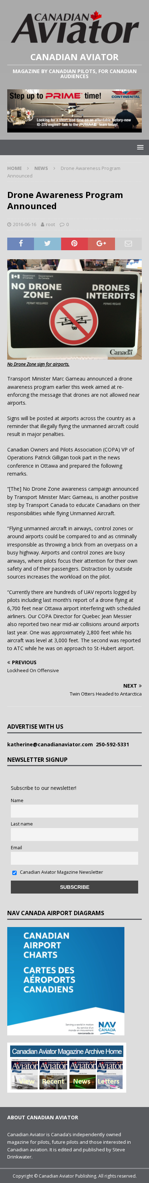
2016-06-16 (24, 224)
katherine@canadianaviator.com (51, 744)
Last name (22, 824)
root (50, 224)
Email (16, 848)
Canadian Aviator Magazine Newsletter (61, 872)
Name (17, 800)
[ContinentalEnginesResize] (74, 128)
